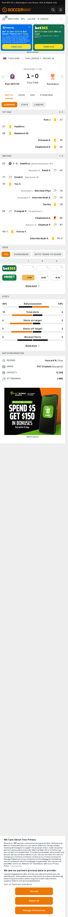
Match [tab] (9, 95)
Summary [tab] (9, 104)
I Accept (34, 891)
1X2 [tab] (6, 254)
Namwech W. (32, 177)
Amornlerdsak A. (41, 197)
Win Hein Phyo (43, 190)
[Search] (53, 10)
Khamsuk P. (44, 224)
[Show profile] (12, 76)
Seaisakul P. (24, 197)
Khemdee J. (27, 190)
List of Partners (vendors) (18, 884)
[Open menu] (61, 10)
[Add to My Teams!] (3, 77)
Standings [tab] (46, 95)
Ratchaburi (53, 84)
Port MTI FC (12, 84)
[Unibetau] (9, 278)
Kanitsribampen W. (42, 163)
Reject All (34, 900)
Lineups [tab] (38, 104)
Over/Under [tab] (21, 254)
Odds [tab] (21, 95)
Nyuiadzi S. (34, 170)
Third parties (16, 866)
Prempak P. (20, 211)
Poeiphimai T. (35, 211)
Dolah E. (18, 177)
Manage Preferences (34, 910)
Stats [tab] (24, 104)
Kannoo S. (31, 224)
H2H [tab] (32, 95)
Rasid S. (46, 170)
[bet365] (9, 268)
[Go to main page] (19, 10)
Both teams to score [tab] (48, 254)
